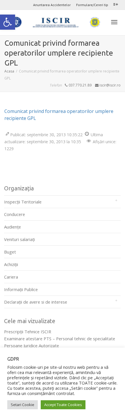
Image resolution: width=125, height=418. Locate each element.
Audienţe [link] (12, 227)
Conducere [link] (14, 214)
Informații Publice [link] (21, 289)
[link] (7, 22)
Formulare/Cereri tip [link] (92, 5)
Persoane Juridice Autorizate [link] (31, 345)
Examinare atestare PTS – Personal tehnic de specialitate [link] (59, 338)
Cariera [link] (11, 277)
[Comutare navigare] (114, 22)
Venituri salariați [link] (19, 239)
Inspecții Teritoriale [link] (23, 202)
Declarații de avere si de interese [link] (35, 302)
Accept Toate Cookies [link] (63, 404)
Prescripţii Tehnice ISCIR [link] (27, 331)
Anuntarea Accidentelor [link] (52, 5)
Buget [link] (10, 252)
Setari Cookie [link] (22, 404)
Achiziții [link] (11, 264)
